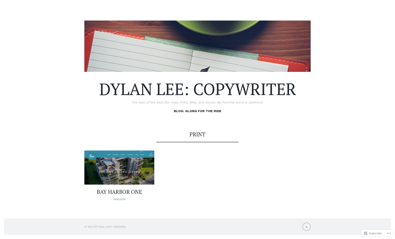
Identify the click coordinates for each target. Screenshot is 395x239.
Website (119, 199)
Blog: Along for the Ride (197, 111)
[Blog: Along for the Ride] (306, 227)
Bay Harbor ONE (119, 191)
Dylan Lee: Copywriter (197, 89)
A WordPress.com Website (104, 227)
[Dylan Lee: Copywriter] (197, 46)
